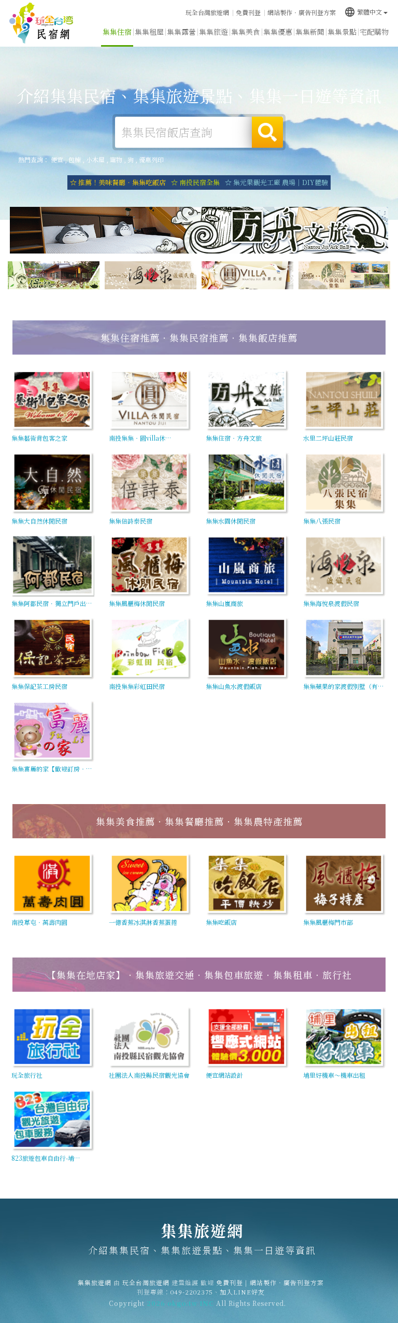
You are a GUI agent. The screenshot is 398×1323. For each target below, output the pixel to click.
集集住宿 (117, 31)
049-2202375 (191, 1291)
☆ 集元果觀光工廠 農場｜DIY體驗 (276, 182)
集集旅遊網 (41, 23)
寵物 (116, 159)
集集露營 (181, 31)
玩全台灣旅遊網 (207, 12)
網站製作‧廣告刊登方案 (301, 12)
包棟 (74, 159)
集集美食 (245, 31)
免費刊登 (248, 12)
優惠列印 (151, 159)
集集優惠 (277, 31)
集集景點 (342, 31)
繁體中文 (363, 11)
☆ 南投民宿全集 (195, 182)
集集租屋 (149, 31)
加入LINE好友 (242, 1291)
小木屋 (95, 159)
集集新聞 (309, 31)
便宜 (57, 159)
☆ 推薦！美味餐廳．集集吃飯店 (118, 182)
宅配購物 (374, 31)
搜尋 (267, 132)
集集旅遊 (213, 31)
